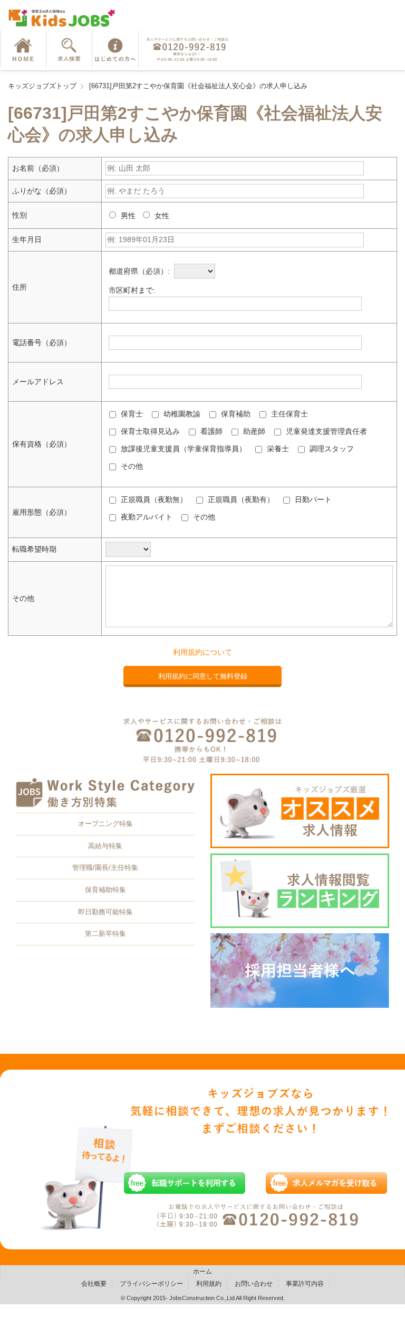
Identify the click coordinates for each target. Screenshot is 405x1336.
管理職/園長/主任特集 (105, 867)
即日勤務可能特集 (105, 912)
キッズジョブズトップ (42, 86)
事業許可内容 (305, 1284)
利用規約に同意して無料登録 (202, 676)
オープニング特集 (105, 824)
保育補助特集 (105, 890)
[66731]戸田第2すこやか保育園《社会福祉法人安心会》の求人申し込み (198, 86)
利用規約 (208, 1284)
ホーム (202, 1271)
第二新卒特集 (105, 934)
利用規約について (202, 652)
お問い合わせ (254, 1284)
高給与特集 (105, 846)
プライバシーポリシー (151, 1284)
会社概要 (94, 1284)
